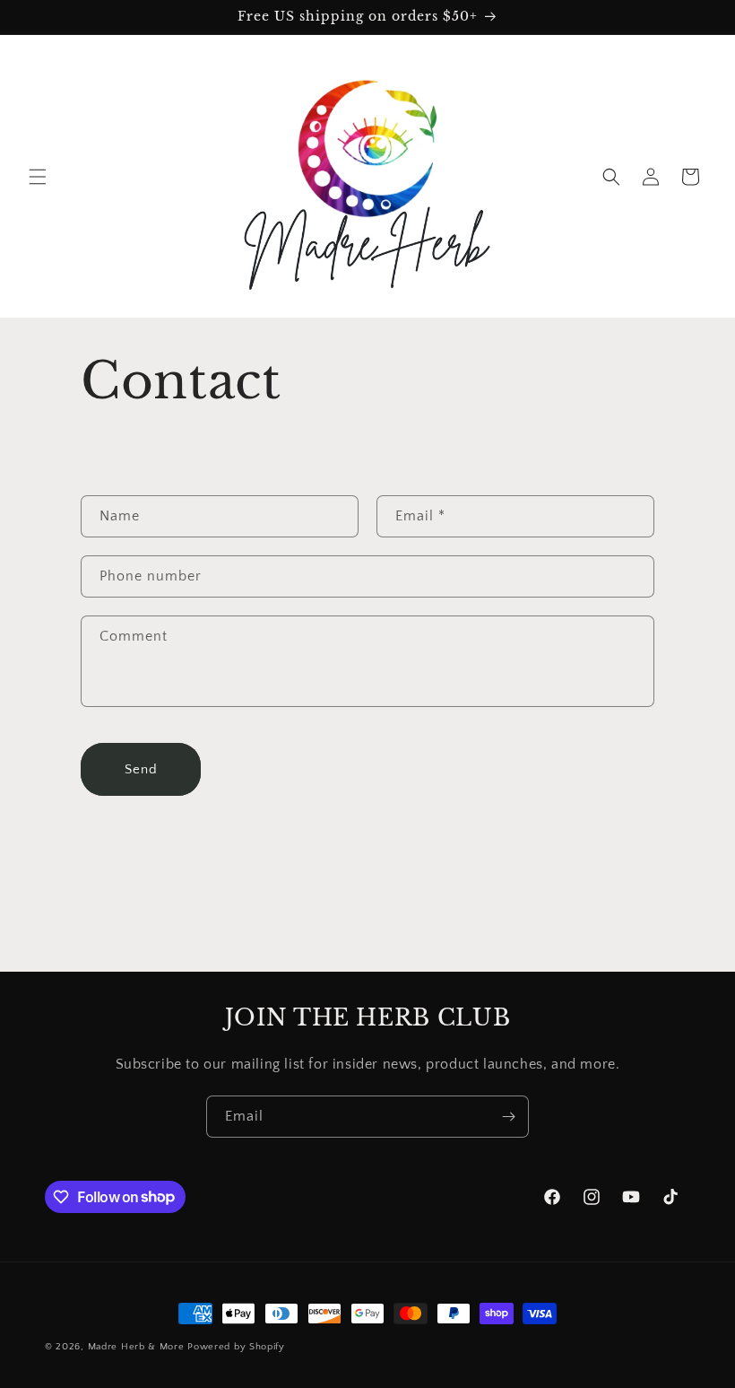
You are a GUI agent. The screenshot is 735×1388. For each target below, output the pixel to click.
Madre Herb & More (136, 1346)
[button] (37, 176)
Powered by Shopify (236, 1346)
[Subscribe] (508, 1117)
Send (141, 769)
